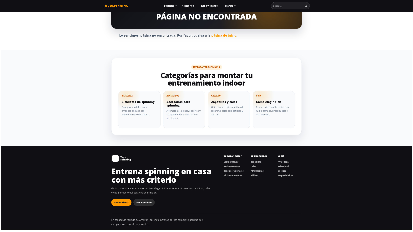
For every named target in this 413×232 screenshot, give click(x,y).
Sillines (254, 175)
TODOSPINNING (115, 6)
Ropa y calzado (209, 5)
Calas (253, 166)
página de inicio (223, 35)
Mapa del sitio (285, 175)
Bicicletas (169, 5)
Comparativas (231, 161)
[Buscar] (306, 6)
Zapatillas (256, 161)
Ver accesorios (144, 202)
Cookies (282, 170)
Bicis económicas (233, 175)
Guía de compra (232, 166)
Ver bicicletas (121, 202)
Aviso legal (283, 161)
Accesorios (188, 5)
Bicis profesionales (234, 170)
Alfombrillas (257, 170)
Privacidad (283, 166)
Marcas (229, 5)
